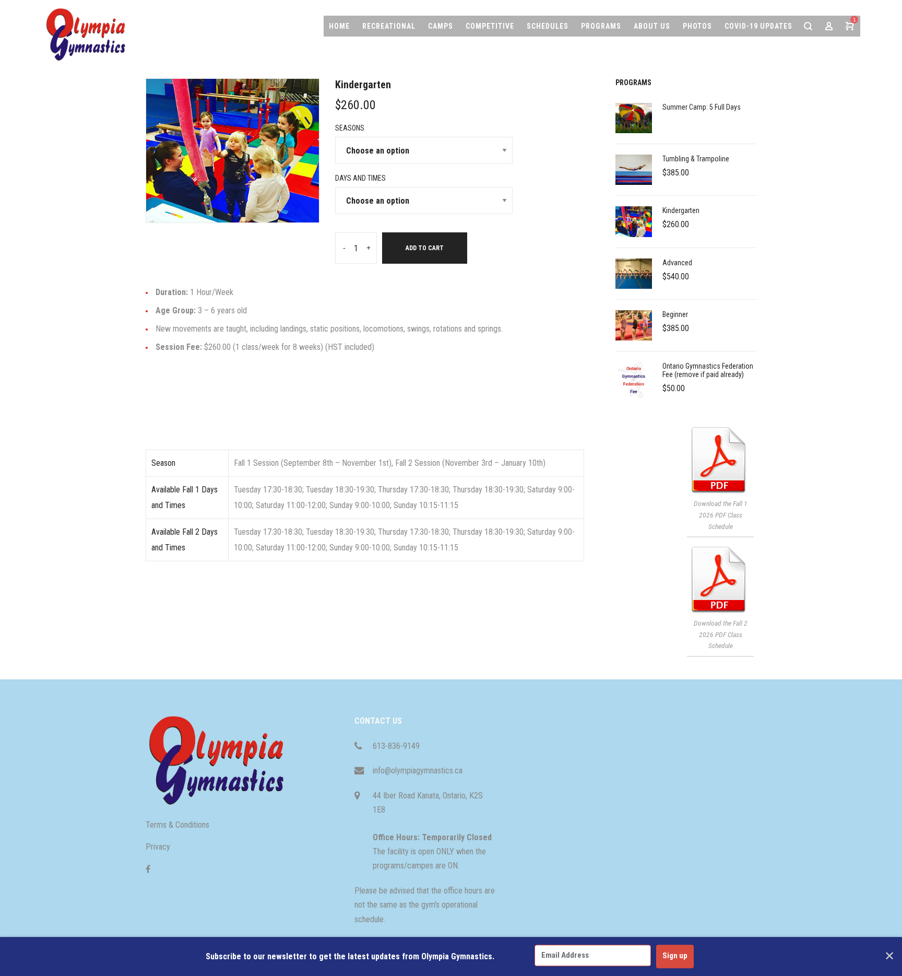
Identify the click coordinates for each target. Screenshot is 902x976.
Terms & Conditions (177, 825)
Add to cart (425, 248)
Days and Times (360, 178)
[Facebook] (148, 869)
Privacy (158, 847)
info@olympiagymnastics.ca (417, 770)
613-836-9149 (396, 746)
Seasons (349, 128)
